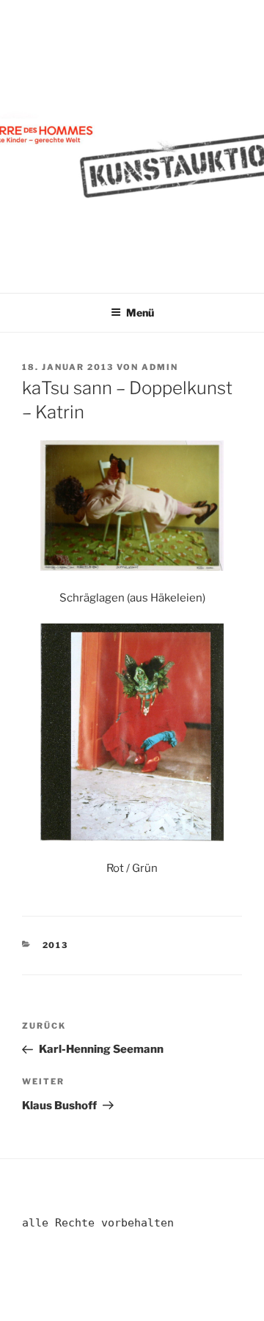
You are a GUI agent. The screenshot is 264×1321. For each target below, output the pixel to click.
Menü (140, 312)
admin (160, 367)
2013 (56, 945)
